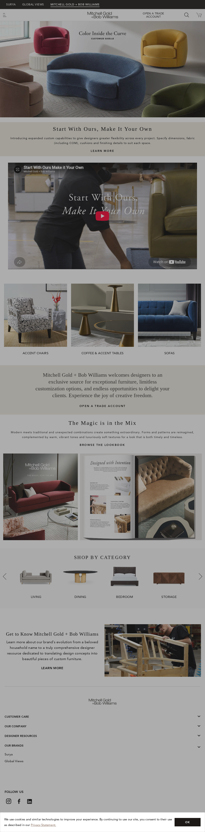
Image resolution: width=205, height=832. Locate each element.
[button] (188, 822)
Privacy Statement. (43, 825)
